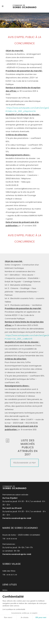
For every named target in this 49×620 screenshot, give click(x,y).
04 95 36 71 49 (12, 575)
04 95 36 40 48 (12, 539)
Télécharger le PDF (24, 463)
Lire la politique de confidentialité (14, 609)
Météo (5, 590)
